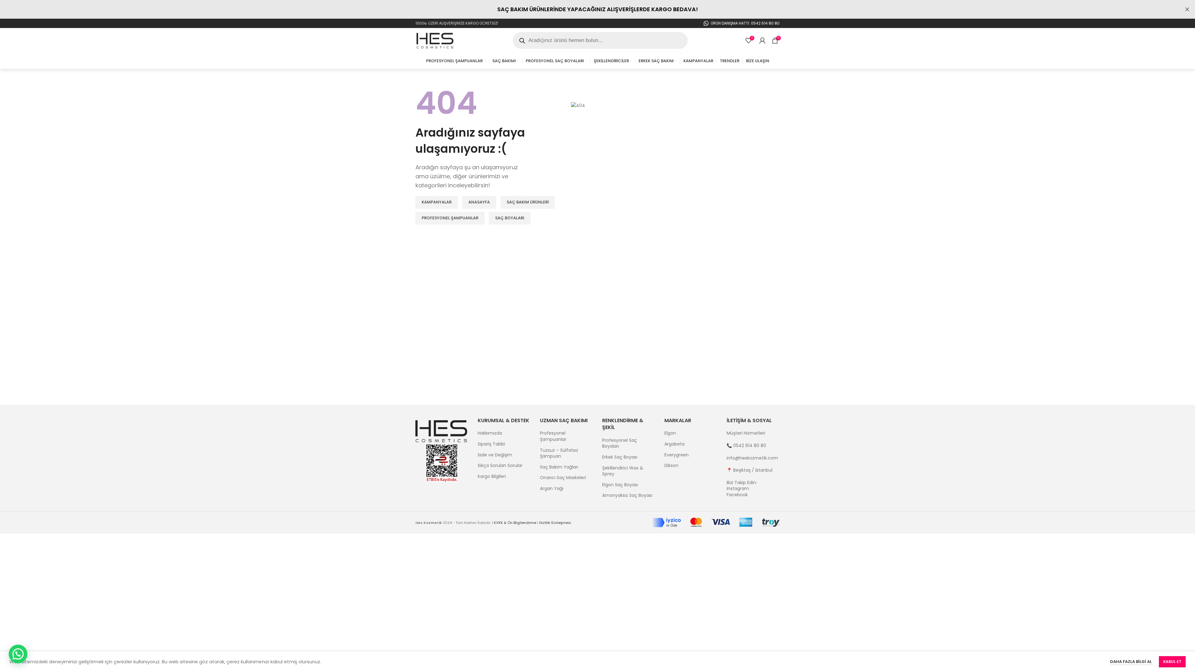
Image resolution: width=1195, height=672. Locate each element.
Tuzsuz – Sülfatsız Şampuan (559, 453)
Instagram (738, 488)
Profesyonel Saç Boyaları (619, 443)
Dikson (671, 466)
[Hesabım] (762, 40)
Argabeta (674, 444)
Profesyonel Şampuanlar (553, 436)
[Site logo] (435, 40)
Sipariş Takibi (491, 444)
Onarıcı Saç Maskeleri (563, 478)
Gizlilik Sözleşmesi (555, 522)
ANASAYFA (479, 202)
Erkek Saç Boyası (619, 457)
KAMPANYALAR (437, 202)
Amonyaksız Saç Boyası (627, 495)
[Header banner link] (588, 9)
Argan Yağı (551, 489)
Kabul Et (1172, 661)
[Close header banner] (1187, 9)
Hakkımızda (490, 433)
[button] (18, 654)
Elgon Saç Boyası (620, 485)
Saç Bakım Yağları (559, 467)
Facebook (737, 495)
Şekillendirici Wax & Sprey (622, 471)
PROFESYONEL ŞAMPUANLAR (450, 218)
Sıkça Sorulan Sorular (500, 466)
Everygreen (676, 455)
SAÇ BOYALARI (509, 218)
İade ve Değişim (495, 455)
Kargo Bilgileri (492, 476)
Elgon (670, 433)
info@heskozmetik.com (752, 458)
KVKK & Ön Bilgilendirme (515, 522)
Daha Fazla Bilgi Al (1131, 662)
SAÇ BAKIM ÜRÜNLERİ (528, 202)
